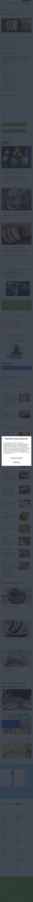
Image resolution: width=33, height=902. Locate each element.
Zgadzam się (16, 462)
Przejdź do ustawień (16, 458)
